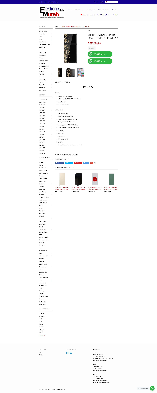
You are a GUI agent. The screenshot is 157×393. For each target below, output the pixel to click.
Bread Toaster (43, 170)
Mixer (40, 248)
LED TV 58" (42, 129)
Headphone (42, 47)
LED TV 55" (42, 126)
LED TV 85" (42, 148)
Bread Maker (42, 168)
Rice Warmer (42, 269)
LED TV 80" (42, 145)
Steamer (41, 288)
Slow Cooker (42, 283)
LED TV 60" (42, 131)
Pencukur (41, 258)
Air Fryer (41, 162)
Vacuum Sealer (43, 299)
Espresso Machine (44, 197)
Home (70, 10)
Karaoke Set (42, 52)
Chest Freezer (43, 42)
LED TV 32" (42, 110)
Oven (40, 253)
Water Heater (42, 90)
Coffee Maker (42, 181)
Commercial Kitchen (44, 44)
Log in (101, 2)
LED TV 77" (42, 142)
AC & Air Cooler (43, 31)
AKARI (40, 319)
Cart (97, 2)
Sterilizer (41, 293)
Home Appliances (90, 10)
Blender (41, 165)
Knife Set (41, 227)
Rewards (114, 10)
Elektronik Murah (51, 389)
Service (115, 15)
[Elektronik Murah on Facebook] (67, 353)
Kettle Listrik (42, 221)
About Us (41, 354)
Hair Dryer (41, 211)
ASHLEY (41, 332)
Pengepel (41, 261)
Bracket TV (42, 105)
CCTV (40, 39)
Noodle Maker (43, 250)
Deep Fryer (42, 189)
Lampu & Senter (43, 60)
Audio (40, 36)
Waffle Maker (42, 301)
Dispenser (41, 194)
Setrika (41, 280)
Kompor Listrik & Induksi (43, 233)
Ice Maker (41, 216)
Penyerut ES (42, 87)
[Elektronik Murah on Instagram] (71, 353)
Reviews (67, 82)
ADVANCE (41, 316)
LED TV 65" (42, 134)
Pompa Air (42, 85)
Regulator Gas (43, 272)
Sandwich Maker (43, 277)
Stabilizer (41, 82)
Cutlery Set (42, 186)
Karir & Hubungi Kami (103, 15)
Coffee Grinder (43, 178)
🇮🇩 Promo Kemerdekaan (88, 15)
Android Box (42, 102)
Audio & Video (78, 10)
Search (40, 352)
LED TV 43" (42, 118)
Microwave (42, 245)
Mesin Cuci (42, 63)
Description (59, 82)
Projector (41, 71)
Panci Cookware (43, 256)
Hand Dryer (42, 213)
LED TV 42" (42, 115)
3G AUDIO (41, 313)
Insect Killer (42, 50)
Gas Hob (41, 205)
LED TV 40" (42, 113)
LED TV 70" (42, 137)
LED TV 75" (42, 140)
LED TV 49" (42, 121)
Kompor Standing (44, 240)
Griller (40, 208)
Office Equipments (103, 10)
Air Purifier (42, 34)
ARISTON (41, 327)
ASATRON (41, 329)
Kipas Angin (42, 55)
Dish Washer (42, 192)
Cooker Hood (42, 184)
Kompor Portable (44, 237)
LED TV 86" (42, 150)
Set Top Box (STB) (44, 99)
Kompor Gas (42, 229)
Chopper (41, 176)
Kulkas (41, 58)
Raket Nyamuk (43, 264)
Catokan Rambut (43, 173)
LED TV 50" (42, 123)
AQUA (40, 321)
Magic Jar (41, 242)
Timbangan (42, 291)
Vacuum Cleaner (43, 296)
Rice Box (41, 275)
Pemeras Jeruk (43, 69)
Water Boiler (42, 304)
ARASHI (41, 324)
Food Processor (43, 200)
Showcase (41, 74)
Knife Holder (42, 224)
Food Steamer (43, 202)
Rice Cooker (42, 267)
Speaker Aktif (42, 79)
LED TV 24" (42, 107)
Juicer (40, 219)
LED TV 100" (42, 153)
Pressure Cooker (43, 285)
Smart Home (42, 77)
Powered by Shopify (60, 389)
